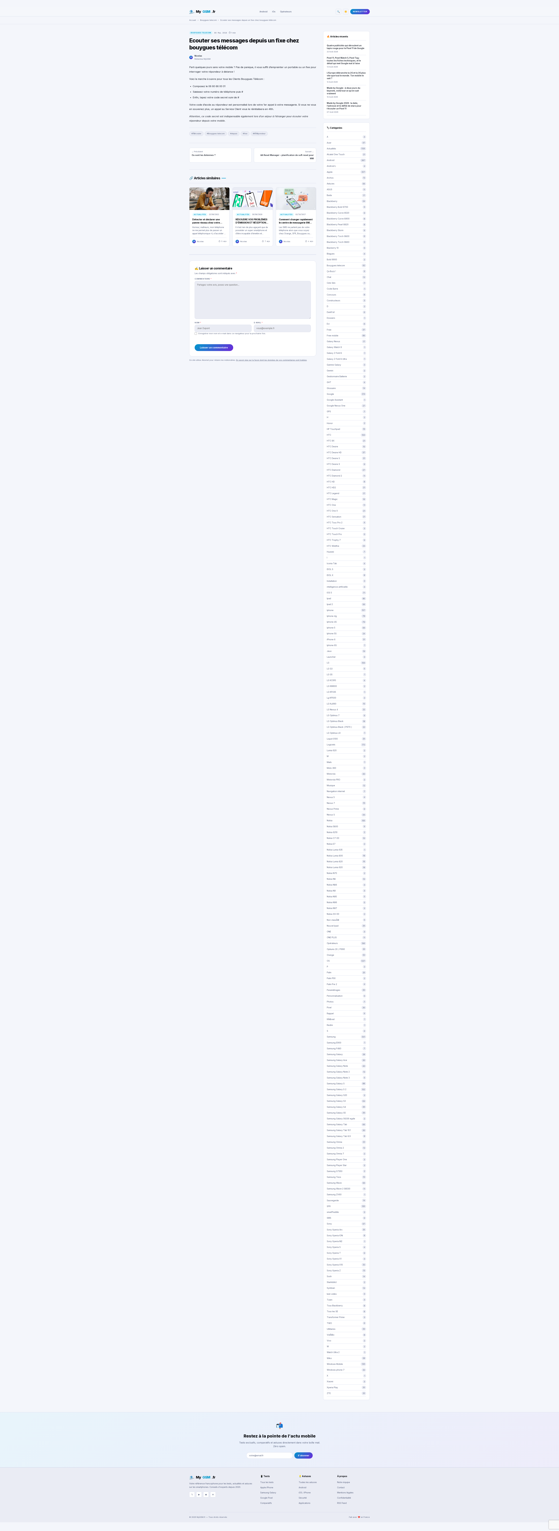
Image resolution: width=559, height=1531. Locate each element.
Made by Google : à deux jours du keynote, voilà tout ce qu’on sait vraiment (343, 91)
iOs (273, 11)
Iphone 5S (332, 633)
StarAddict (332, 1282)
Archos (330, 178)
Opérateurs (286, 11)
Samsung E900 (334, 1042)
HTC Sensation (334, 516)
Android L (331, 166)
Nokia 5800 (332, 826)
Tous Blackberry (335, 1305)
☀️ (345, 11)
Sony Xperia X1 (334, 1258)
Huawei (330, 552)
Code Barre (332, 288)
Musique (331, 785)
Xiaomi (330, 1381)
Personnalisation (335, 996)
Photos (330, 1001)
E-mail (258, 323)
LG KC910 (331, 680)
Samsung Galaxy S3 (336, 1101)
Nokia (329, 820)
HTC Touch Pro (334, 534)
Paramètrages (333, 990)
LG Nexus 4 (332, 709)
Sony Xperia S (334, 1247)
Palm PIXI (331, 978)
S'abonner (303, 1455)
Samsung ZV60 (334, 1194)
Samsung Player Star (337, 1165)
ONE (329, 931)
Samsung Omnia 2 (335, 1148)
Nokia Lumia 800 (335, 855)
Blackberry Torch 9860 (338, 242)
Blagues (331, 253)
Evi (328, 324)
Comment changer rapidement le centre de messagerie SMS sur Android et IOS (296, 222)
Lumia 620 (332, 750)
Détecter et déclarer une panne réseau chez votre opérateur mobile (206, 222)
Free (329, 329)
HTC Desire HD (334, 452)
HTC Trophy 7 (334, 540)
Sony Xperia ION (335, 1235)
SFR (329, 1206)
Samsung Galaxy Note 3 (338, 1077)
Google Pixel (266, 1498)
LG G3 (329, 668)
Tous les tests (267, 1482)
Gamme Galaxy (334, 365)
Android (263, 11)
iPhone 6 (331, 639)
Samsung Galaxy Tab (337, 1124)
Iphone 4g (332, 616)
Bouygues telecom (208, 20)
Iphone (330, 610)
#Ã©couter (196, 133)
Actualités (331, 148)
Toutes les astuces (308, 1482)
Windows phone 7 (335, 1370)
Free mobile (332, 335)
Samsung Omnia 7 (335, 1153)
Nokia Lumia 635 (335, 849)
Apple (329, 172)
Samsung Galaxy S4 (336, 1107)
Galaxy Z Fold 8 (334, 353)
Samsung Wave (334, 1183)
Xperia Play (332, 1387)
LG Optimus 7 (333, 715)
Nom (198, 323)
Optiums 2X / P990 (336, 949)
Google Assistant (335, 400)
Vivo (329, 1340)
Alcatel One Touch (336, 154)
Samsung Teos (334, 1177)
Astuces (330, 183)
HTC (329, 435)
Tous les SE (332, 1311)
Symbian (331, 1288)
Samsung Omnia (334, 1142)
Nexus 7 (331, 803)
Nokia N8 (331, 879)
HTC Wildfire (333, 546)
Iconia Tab (332, 563)
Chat (329, 277)
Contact (341, 1487)
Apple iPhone (266, 1487)
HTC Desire (332, 446)
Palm (329, 972)
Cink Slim (331, 283)
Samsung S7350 (334, 1171)
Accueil (192, 20)
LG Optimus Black (335, 721)
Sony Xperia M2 (334, 1241)
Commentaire (203, 279)
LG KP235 (331, 692)
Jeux (329, 651)
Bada (329, 195)
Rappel (330, 1013)
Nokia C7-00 (333, 838)
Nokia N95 (332, 896)
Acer (329, 142)
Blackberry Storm (335, 230)
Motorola (331, 774)
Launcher (331, 657)
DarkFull (331, 312)
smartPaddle (333, 1212)
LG (328, 662)
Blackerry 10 (333, 248)
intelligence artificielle (337, 587)
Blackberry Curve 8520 (338, 213)
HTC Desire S (333, 458)
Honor (330, 423)
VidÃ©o (330, 1335)
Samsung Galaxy (335, 1054)
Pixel (329, 1007)
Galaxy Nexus (333, 341)
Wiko (329, 1358)
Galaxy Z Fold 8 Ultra (337, 359)
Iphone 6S (332, 645)
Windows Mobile (335, 1364)
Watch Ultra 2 (333, 1352)
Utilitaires (331, 1329)
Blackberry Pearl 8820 (338, 224)
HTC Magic (332, 499)
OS (328, 961)
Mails (329, 762)
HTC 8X (331, 440)
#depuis (233, 133)
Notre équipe (343, 1482)
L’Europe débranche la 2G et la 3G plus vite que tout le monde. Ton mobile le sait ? (346, 76)
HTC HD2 (331, 487)
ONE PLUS (332, 937)
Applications (304, 1503)
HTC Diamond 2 (334, 475)
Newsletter (360, 11)
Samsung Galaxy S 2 (336, 1089)
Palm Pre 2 (332, 984)
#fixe (245, 133)
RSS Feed (342, 1503)
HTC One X (332, 511)
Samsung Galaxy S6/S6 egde (341, 1118)
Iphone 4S (332, 622)
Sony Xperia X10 (335, 1264)
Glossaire (331, 388)
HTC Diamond (333, 470)
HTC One (331, 505)
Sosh (329, 1276)
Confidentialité (344, 1498)
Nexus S (331, 814)
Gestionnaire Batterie (337, 376)
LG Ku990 (331, 703)
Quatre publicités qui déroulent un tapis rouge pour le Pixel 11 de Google (345, 46)
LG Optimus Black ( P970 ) (339, 727)
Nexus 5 (331, 797)
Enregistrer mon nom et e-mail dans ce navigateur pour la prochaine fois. (232, 333)
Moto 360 (331, 768)
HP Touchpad (333, 429)
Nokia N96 (332, 902)
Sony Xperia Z (334, 1270)
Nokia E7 (331, 844)
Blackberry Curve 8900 (338, 218)
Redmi (330, 1025)
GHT (329, 382)
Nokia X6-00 (333, 914)
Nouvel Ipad (332, 926)
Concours (331, 294)
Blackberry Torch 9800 (338, 236)
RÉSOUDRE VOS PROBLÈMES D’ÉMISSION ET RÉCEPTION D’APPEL (251, 222)
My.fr (205, 11)
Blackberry (332, 201)
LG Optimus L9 (333, 733)
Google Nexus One (336, 405)
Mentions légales (345, 1492)
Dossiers (331, 318)
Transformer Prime (336, 1317)
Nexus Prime (333, 809)
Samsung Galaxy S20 (337, 1095)
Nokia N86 (332, 884)
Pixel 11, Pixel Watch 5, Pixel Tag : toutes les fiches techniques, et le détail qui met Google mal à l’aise (344, 61)
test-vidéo (332, 1294)
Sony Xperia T (334, 1253)
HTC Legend (333, 493)
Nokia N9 (331, 890)
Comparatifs (266, 1503)
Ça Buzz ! (331, 271)
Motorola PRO (333, 779)
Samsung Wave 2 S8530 (338, 1188)
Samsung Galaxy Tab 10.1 (339, 1130)
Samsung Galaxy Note (337, 1066)
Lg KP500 (331, 698)
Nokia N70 (332, 873)
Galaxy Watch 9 (334, 347)
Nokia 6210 (332, 832)
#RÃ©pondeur (259, 133)
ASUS (329, 189)
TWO (329, 1323)
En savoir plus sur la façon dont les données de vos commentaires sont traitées (271, 360)
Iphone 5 (331, 627)
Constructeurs (333, 300)
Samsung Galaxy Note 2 (338, 1071)
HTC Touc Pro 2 (334, 522)
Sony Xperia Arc (335, 1229)
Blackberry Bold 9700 (337, 207)
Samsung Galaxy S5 (336, 1112)
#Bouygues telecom (216, 133)
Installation (332, 581)
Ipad (329, 598)
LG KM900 (332, 686)
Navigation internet (336, 791)
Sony (329, 1223)
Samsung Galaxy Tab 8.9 (339, 1136)
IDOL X (330, 575)
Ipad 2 (330, 604)
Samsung (331, 1036)
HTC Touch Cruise (336, 528)
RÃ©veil (331, 1019)
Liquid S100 (332, 739)
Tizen (329, 1299)
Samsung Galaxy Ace (337, 1060)
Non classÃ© (333, 920)
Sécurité (303, 1498)
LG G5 (329, 674)
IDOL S (330, 569)
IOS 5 (329, 592)
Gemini (330, 370)
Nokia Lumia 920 (335, 867)
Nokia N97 (332, 908)
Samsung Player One (337, 1159)
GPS (329, 411)
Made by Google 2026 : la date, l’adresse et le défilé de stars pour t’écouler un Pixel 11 (344, 106)
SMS (329, 1218)
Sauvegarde (333, 1200)
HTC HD (331, 481)
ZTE (329, 1393)
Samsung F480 (334, 1048)
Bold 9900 (332, 259)
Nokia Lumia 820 (335, 861)
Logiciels (331, 744)
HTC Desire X (333, 464)
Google (330, 394)
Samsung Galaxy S (336, 1083)
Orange (330, 955)
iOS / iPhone (305, 1492)
